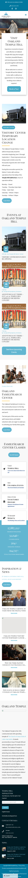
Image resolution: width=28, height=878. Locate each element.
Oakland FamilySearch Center (12, 394)
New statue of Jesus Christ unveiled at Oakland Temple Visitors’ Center (14, 692)
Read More (14, 613)
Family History (7, 386)
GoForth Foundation (19, 868)
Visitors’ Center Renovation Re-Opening (14, 258)
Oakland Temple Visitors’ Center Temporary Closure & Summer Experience (14, 638)
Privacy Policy (21, 865)
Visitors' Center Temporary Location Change (14, 137)
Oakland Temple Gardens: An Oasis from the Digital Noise (14, 610)
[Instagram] (16, 8)
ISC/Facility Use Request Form (9, 816)
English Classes (6, 811)
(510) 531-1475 (15, 6)
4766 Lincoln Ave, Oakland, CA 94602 (15, 2)
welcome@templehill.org (13, 827)
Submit (5, 807)
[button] (25, 14)
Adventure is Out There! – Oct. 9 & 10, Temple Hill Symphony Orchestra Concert (13, 297)
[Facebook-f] (12, 8)
